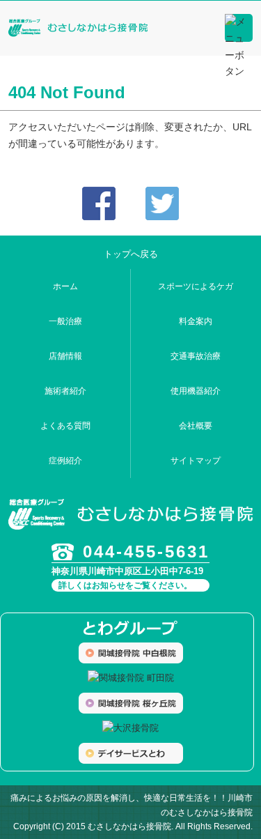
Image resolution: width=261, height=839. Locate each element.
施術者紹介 (65, 391)
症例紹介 (65, 460)
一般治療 (65, 321)
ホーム (65, 286)
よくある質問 (65, 426)
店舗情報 (65, 356)
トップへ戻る (131, 254)
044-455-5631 (146, 551)
